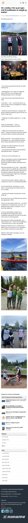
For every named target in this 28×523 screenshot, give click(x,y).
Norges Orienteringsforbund (12, 15)
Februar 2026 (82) (6, 468)
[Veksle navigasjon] (25, 3)
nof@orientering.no (13, 496)
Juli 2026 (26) (5, 453)
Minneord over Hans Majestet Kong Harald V (16, 412)
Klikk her (3, 506)
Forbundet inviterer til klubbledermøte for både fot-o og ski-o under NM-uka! (15, 417)
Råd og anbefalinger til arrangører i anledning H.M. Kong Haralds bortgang (14, 406)
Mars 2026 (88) (6, 465)
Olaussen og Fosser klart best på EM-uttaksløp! (14, 428)
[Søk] (21, 3)
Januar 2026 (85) (6, 471)
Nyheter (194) (5, 439)
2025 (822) (4, 474)
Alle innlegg (5, 436)
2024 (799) (4, 477)
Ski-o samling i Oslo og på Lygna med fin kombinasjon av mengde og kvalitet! (14, 10)
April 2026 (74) (5, 462)
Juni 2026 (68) (5, 456)
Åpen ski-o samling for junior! (12, 422)
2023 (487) (4, 480)
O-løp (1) (4, 443)
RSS (4, 446)
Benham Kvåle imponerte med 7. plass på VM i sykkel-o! (16, 400)
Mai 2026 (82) (5, 459)
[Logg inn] (23, 3)
